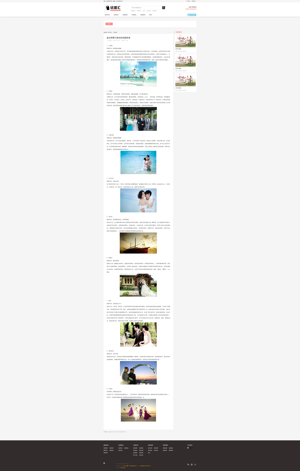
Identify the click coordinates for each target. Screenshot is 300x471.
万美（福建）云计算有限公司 (130, 465)
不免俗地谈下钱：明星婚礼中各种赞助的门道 (116, 431)
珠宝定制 (149, 10)
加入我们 (127, 463)
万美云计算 (123, 467)
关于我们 (118, 463)
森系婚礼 (154, 10)
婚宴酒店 (139, 10)
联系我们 (122, 463)
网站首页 (110, 32)
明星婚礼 (115, 32)
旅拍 (144, 10)
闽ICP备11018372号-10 (145, 465)
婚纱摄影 (133, 10)
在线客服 (192, 14)
